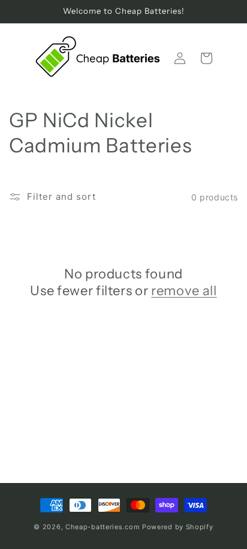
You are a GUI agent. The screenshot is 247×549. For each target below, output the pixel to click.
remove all (184, 291)
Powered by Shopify (177, 527)
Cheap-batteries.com (102, 527)
